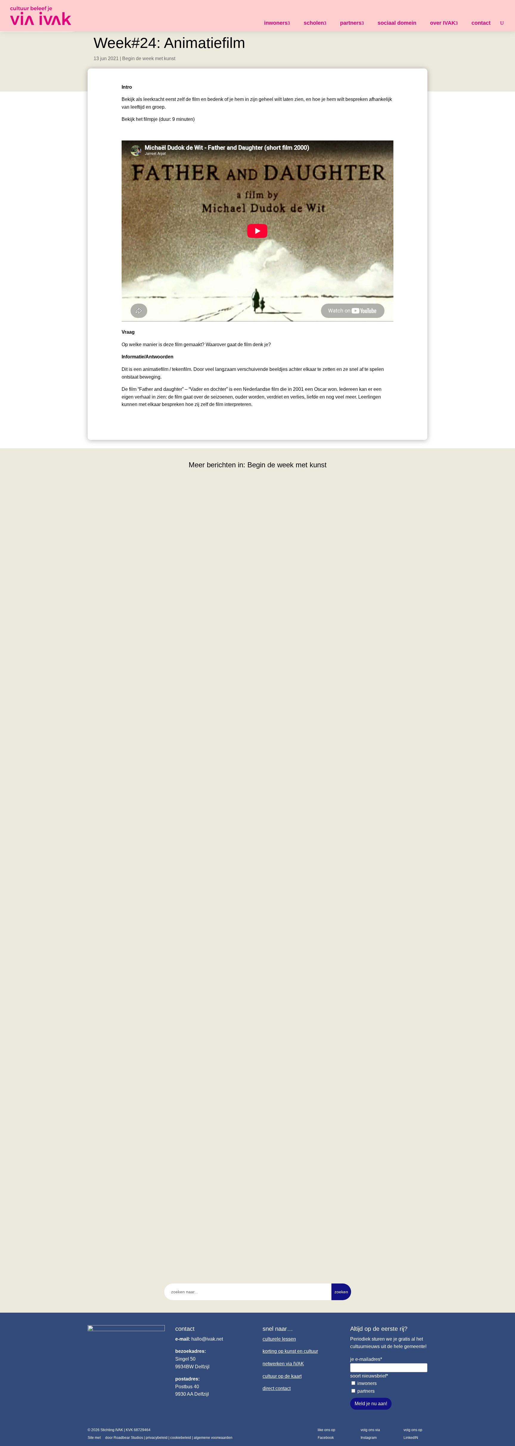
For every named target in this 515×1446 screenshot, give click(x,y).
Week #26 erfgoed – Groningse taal (135, 1222)
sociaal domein (397, 23)
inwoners (276, 23)
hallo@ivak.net (207, 1339)
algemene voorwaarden (213, 1438)
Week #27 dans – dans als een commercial (144, 961)
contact (481, 23)
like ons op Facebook (326, 1434)
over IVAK (442, 23)
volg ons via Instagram (370, 1434)
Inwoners (367, 1383)
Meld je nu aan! (371, 1403)
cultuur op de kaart (282, 1376)
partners (351, 23)
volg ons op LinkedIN (413, 1434)
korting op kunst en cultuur (290, 1351)
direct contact (277, 1388)
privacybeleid (156, 1438)
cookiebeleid (180, 1438)
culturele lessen (279, 1339)
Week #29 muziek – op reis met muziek (140, 701)
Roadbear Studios (128, 1438)
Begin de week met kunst (148, 58)
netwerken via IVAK (283, 1363)
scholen (314, 23)
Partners (366, 1391)
